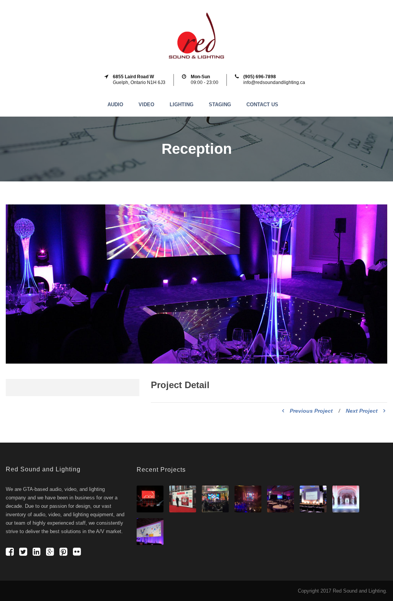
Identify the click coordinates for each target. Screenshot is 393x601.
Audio (115, 104)
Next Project (362, 411)
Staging (220, 104)
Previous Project (311, 411)
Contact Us (262, 104)
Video (146, 104)
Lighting (181, 104)
